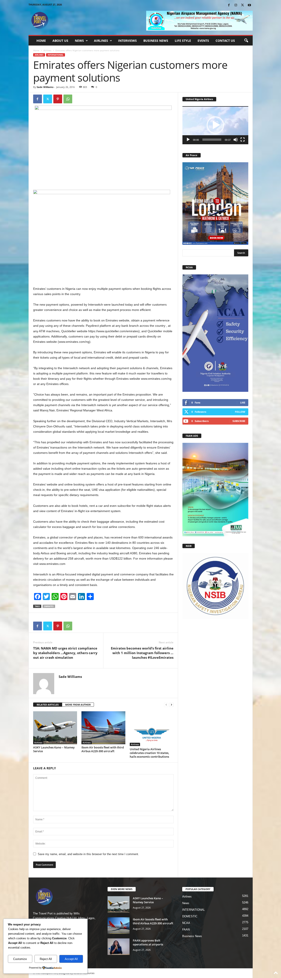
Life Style (183, 40)
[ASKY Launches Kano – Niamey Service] (55, 727)
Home (41, 40)
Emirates (49, 606)
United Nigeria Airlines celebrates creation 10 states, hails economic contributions (150, 753)
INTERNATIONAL (55, 54)
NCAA (186, 923)
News (79, 40)
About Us (60, 40)
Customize (20, 959)
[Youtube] (249, 5)
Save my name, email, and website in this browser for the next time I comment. (88, 854)
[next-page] (171, 704)
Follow (240, 411)
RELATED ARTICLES (48, 704)
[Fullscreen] (242, 139)
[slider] (211, 140)
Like (242, 402)
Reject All (46, 959)
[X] (242, 5)
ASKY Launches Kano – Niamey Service (54, 749)
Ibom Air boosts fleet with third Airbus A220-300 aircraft (102, 749)
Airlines (101, 40)
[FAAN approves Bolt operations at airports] (119, 946)
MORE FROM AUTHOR (78, 704)
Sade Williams (45, 87)
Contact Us (225, 40)
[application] (215, 125)
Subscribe (238, 421)
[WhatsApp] (67, 99)
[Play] (188, 139)
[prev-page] (166, 704)
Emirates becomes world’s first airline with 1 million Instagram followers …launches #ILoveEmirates (142, 653)
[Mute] (235, 139)
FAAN (186, 929)
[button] (246, 41)
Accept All (71, 959)
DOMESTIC (189, 916)
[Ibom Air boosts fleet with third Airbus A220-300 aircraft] (103, 727)
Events (203, 40)
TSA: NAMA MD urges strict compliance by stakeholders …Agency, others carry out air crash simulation (65, 653)
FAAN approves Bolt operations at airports (148, 942)
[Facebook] (229, 5)
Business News (155, 40)
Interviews (127, 40)
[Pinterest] (57, 99)
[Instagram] (235, 5)
